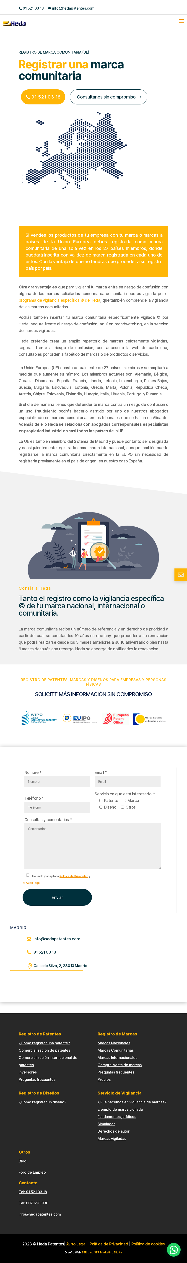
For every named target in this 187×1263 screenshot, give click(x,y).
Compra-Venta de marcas (120, 1065)
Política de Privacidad (74, 876)
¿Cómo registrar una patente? (44, 1043)
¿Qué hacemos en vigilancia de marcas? (132, 1102)
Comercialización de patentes (44, 1050)
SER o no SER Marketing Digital (101, 1252)
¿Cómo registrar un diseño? (42, 1102)
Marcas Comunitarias (116, 1050)
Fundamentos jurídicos (117, 1116)
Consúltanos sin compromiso (106, 97)
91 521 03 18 (33, 8)
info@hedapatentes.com (40, 1214)
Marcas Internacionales (117, 1057)
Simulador (106, 1124)
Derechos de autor (114, 1131)
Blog (22, 1161)
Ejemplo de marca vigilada (120, 1109)
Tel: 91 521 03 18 (33, 1192)
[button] (174, 1250)
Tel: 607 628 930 (33, 1203)
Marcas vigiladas (112, 1138)
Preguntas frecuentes (37, 1079)
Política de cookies (148, 1244)
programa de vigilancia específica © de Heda (59, 300)
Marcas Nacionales (114, 1043)
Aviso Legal (76, 1244)
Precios (104, 1079)
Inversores (28, 1072)
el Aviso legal (31, 882)
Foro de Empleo (32, 1172)
